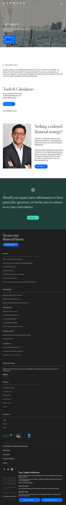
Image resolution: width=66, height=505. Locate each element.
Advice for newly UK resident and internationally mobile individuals (19, 282)
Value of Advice (7, 403)
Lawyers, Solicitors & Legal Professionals (13, 326)
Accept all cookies (28, 500)
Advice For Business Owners (10, 278)
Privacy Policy (6, 450)
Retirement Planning (8, 270)
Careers (5, 427)
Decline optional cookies (50, 500)
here (32, 482)
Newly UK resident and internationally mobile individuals (17, 335)
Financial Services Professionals (11, 315)
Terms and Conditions (8, 458)
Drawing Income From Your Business (12, 355)
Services (5, 253)
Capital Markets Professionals (10, 322)
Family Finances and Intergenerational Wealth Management (18, 263)
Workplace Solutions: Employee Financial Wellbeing (15, 303)
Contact (5, 406)
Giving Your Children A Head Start (11, 347)
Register (5, 374)
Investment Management (9, 267)
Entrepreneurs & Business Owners (11, 299)
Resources (5, 424)
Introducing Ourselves (8, 388)
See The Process (7, 399)
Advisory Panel (6, 395)
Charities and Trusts (8, 339)
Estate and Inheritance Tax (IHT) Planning (13, 274)
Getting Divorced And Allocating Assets (13, 351)
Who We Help (7, 289)
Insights (5, 420)
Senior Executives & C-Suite (10, 311)
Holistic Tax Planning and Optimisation (12, 259)
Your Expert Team (7, 391)
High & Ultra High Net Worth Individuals (12, 295)
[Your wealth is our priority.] (14, 4)
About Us (5, 382)
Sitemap (5, 463)
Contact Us (6, 414)
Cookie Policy (6, 454)
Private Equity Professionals (10, 319)
